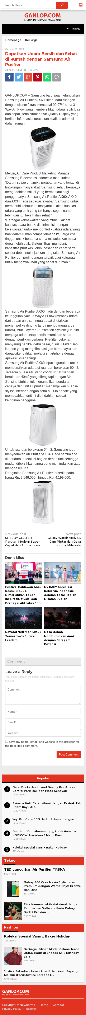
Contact (58, 1004)
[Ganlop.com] (43, 17)
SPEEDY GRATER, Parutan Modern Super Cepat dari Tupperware (22, 539)
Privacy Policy (11, 1008)
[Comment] (56, 77)
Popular (43, 778)
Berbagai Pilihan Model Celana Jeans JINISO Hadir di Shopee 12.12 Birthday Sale (51, 952)
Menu (75, 29)
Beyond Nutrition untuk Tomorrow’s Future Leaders (23, 635)
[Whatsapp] (47, 77)
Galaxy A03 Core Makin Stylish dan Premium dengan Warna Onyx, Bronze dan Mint (52, 885)
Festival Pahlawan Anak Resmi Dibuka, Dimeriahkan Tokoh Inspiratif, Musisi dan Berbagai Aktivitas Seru (23, 595)
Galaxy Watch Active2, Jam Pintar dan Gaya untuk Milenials (64, 539)
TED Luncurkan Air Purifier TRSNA (34, 869)
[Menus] (82, 5)
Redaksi (31, 1008)
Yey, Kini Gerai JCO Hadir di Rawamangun (43, 819)
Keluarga (21, 69)
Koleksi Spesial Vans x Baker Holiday (40, 847)
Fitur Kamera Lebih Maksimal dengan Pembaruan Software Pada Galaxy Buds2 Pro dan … (51, 908)
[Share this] (9, 77)
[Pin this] (37, 77)
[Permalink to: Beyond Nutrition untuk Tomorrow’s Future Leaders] (23, 618)
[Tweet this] (19, 77)
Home (43, 1004)
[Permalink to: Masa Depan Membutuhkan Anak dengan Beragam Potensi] (62, 618)
